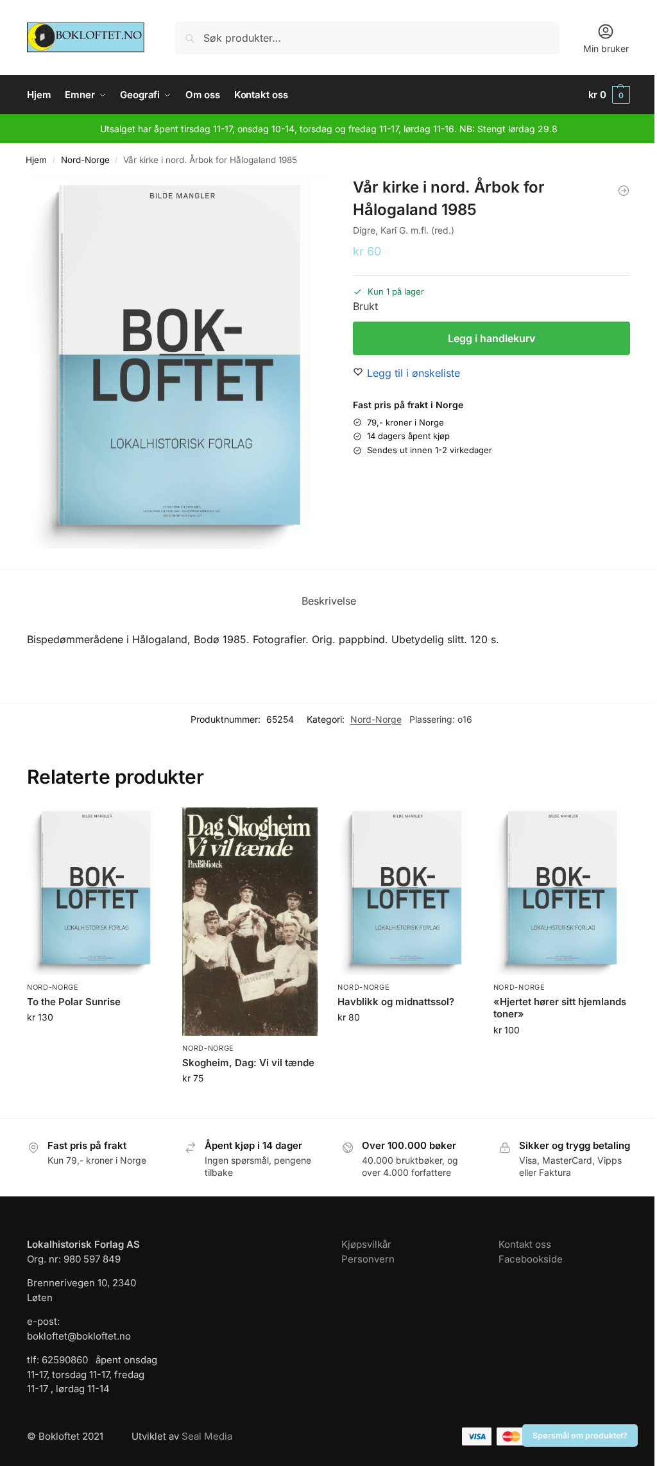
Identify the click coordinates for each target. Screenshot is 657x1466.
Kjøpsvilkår (366, 1244)
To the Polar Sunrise (74, 1002)
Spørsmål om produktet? (580, 1435)
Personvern (368, 1259)
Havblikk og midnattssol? (395, 1002)
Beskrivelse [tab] (329, 600)
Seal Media (207, 1436)
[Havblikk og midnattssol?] (405, 891)
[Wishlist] (143, 826)
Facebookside (531, 1259)
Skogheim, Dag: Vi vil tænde (248, 1062)
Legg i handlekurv (491, 338)
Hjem (36, 160)
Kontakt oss (525, 1244)
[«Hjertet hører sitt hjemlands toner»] (561, 891)
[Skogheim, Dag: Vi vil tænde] (250, 922)
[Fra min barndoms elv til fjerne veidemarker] (623, 190)
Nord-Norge (85, 160)
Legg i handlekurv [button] (95, 1044)
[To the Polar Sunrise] (95, 891)
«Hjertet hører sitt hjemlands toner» (559, 1008)
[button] (609, 95)
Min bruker (606, 48)
